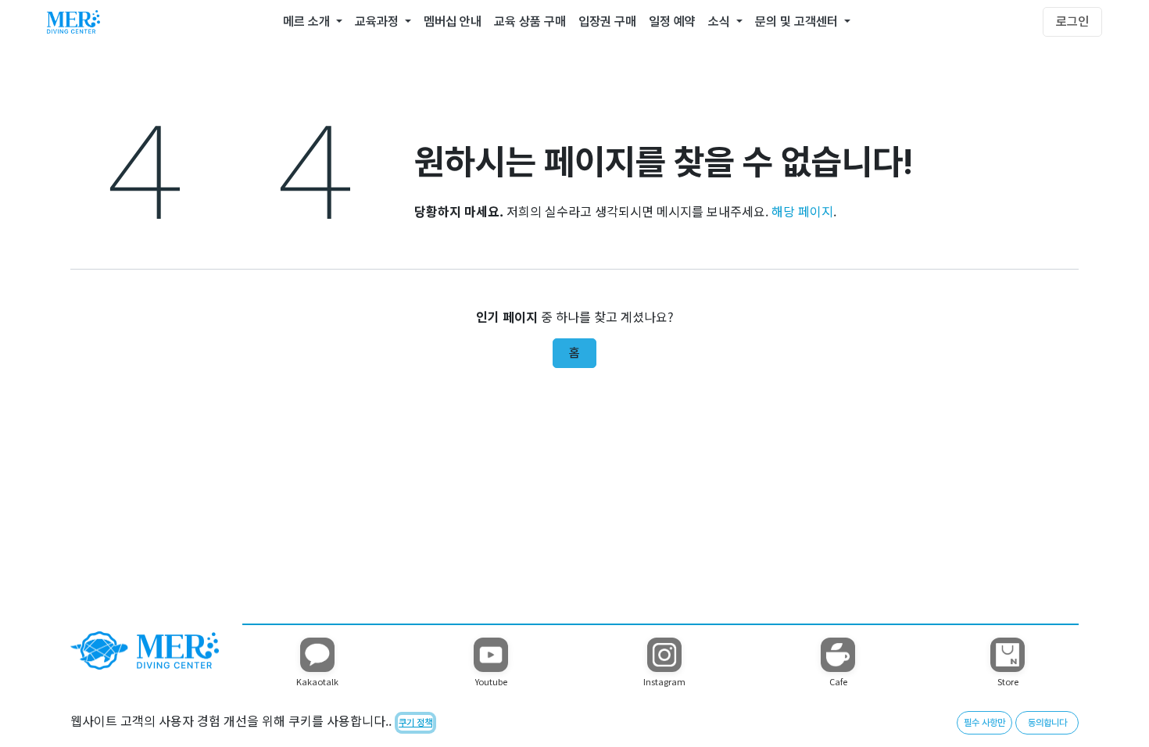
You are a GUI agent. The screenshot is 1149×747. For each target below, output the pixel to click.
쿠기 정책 (415, 722)
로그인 (1072, 21)
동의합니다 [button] (1047, 722)
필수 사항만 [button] (984, 722)
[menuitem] (313, 22)
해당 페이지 (802, 211)
